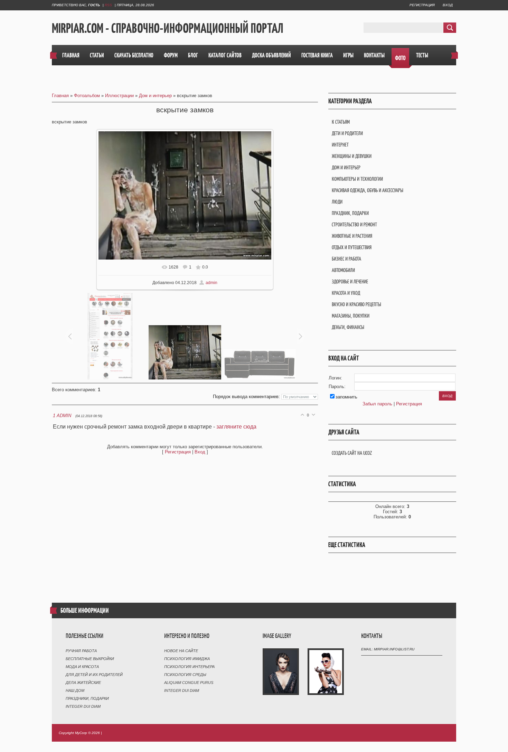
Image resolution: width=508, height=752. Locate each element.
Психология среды (185, 675)
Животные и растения (352, 236)
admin (211, 282)
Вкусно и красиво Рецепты (356, 304)
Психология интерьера (189, 667)
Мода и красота (82, 667)
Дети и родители (347, 133)
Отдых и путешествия (351, 247)
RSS (108, 5)
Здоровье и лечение (350, 281)
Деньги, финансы (348, 327)
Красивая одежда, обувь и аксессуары (367, 190)
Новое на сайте (181, 651)
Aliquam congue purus (188, 682)
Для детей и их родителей (94, 675)
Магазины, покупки (350, 315)
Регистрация (422, 5)
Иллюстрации (119, 95)
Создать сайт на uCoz (352, 453)
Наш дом (75, 690)
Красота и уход (346, 293)
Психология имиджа (187, 659)
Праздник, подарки (350, 213)
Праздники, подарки (87, 698)
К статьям (341, 122)
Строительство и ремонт (354, 224)
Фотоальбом (87, 95)
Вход (448, 5)
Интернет (340, 144)
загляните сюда (236, 427)
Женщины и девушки (351, 156)
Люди (337, 201)
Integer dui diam (83, 706)
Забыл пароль (377, 403)
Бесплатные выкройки (90, 659)
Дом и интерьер (155, 95)
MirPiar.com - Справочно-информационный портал (167, 28)
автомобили (343, 270)
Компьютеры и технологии (357, 179)
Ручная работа (81, 651)
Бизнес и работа (346, 258)
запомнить (346, 397)
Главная (60, 95)
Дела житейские (83, 682)
